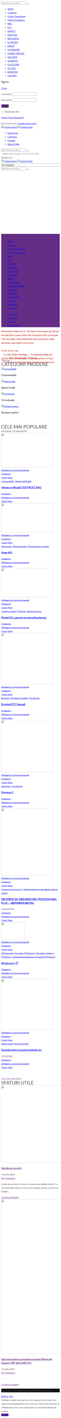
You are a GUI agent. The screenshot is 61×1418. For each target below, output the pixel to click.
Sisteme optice (34, 611)
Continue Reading (10, 1197)
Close (4, 88)
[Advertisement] (30, 202)
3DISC (11, 9)
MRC (10, 23)
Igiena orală (7, 1043)
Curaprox (12, 12)
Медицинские (20, 546)
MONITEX (13, 72)
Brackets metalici (19, 698)
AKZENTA (13, 61)
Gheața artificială (23, 481)
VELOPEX (12, 57)
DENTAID (12, 35)
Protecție (21, 611)
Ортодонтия (7, 953)
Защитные (6, 546)
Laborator (6, 786)
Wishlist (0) (6, 157)
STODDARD (14, 49)
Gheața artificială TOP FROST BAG (21, 487)
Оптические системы (38, 546)
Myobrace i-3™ (10, 963)
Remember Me (11, 111)
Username (6, 94)
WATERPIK (13, 38)
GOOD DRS (13, 64)
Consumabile (7, 481)
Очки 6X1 (6, 552)
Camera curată (8, 611)
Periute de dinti (21, 1043)
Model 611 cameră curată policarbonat (23, 617)
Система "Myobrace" (25, 953)
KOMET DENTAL (16, 53)
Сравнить (6, 474)
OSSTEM (12, 75)
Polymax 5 (7, 792)
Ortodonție (34, 698)
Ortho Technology (17, 16)
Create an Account (27, 123)
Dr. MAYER (13, 42)
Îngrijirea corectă (11, 1168)
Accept (4, 1415)
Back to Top (7, 1396)
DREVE (11, 46)
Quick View (7, 477)
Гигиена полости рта (11, 889)
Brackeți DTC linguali (13, 704)
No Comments (8, 1178)
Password (6, 100)
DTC (10, 27)
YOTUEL (12, 68)
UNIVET (12, 31)
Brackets (5, 698)
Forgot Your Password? (12, 117)
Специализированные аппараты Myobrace (33, 957)
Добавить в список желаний (15, 470)
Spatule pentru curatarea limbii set (21, 1049)
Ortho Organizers (16, 20)
